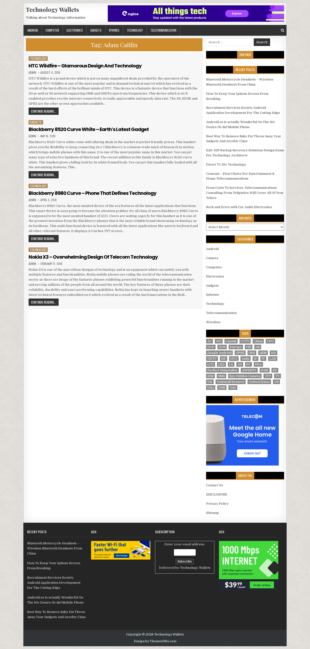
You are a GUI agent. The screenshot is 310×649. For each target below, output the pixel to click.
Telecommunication (163, 30)
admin (32, 72)
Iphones (114, 30)
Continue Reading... (45, 111)
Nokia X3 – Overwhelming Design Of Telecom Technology (93, 257)
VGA (233, 387)
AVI (218, 341)
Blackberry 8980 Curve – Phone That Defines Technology (92, 193)
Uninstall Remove (230, 382)
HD (273, 353)
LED (221, 364)
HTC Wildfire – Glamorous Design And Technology (85, 65)
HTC (233, 358)
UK (209, 382)
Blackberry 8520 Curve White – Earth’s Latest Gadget (89, 129)
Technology (135, 30)
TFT (268, 376)
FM (248, 347)
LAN (272, 358)
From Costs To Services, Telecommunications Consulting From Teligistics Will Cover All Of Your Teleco (245, 193)
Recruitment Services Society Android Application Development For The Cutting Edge (53, 583)
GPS (252, 353)
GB (258, 347)
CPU (270, 341)
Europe (236, 347)
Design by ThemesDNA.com (155, 641)
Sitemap (212, 513)
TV (277, 376)
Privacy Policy (217, 503)
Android (32, 30)
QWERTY (249, 370)
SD (275, 370)
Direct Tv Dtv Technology (226, 164)
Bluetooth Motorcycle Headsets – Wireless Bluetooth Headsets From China (54, 548)
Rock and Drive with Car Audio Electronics (239, 207)
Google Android (219, 353)
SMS (221, 376)
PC (248, 364)
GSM (263, 353)
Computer (52, 30)
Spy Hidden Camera (244, 376)
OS (240, 364)
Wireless (213, 322)
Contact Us (214, 485)
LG (231, 364)
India (245, 358)
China (258, 341)
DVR (222, 347)
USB (221, 387)
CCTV (245, 341)
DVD (210, 347)
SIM (210, 376)
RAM (264, 370)
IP (255, 358)
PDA (258, 364)
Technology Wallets (52, 9)
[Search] (282, 30)
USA (210, 387)
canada (231, 341)
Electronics (75, 30)
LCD (210, 364)
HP (223, 358)
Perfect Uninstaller (222, 370)
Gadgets (95, 30)
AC (209, 341)
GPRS (240, 353)
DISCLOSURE (216, 494)
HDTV (212, 358)
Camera (212, 258)
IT (263, 358)
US (276, 382)
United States (259, 382)
